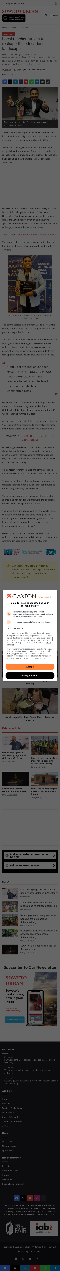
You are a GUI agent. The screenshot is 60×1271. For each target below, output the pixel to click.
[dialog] (30, 635)
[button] (30, 628)
